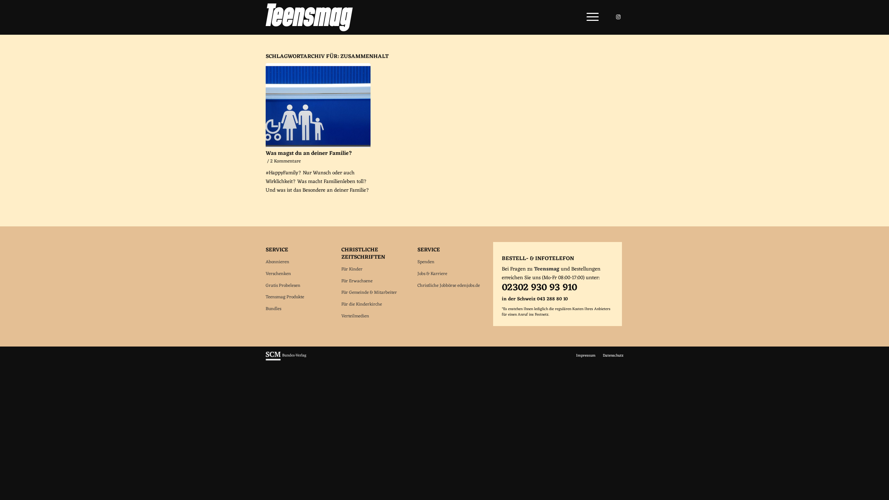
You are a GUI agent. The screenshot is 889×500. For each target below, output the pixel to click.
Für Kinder (352, 269)
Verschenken (278, 274)
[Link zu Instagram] (618, 17)
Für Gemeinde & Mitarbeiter (369, 293)
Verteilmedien (355, 316)
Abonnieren (277, 262)
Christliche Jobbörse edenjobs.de (448, 286)
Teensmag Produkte (285, 297)
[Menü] (590, 17)
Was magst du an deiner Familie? (309, 153)
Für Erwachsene (357, 281)
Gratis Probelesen (283, 286)
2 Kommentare (285, 161)
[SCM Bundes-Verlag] (286, 359)
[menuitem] (590, 17)
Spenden (425, 262)
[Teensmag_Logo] (309, 17)
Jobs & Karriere (432, 274)
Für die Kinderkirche (361, 304)
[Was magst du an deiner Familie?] (318, 105)
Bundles (273, 309)
